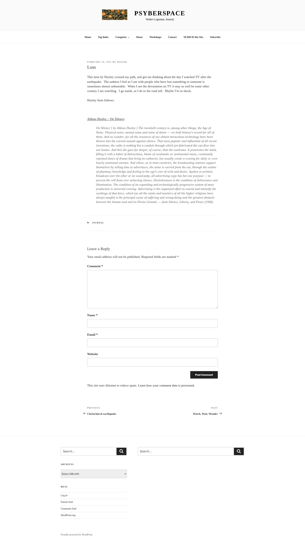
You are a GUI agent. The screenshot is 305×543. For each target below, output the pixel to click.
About (139, 37)
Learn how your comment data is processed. (166, 385)
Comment (95, 266)
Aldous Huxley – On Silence (105, 119)
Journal (98, 223)
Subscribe (215, 37)
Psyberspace (159, 13)
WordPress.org (68, 515)
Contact (172, 37)
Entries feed (67, 502)
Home (88, 37)
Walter (122, 62)
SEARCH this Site (193, 37)
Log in (64, 495)
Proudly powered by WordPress (76, 534)
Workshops (155, 37)
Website (92, 354)
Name (92, 315)
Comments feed (68, 508)
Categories (121, 37)
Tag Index (103, 37)
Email (92, 334)
